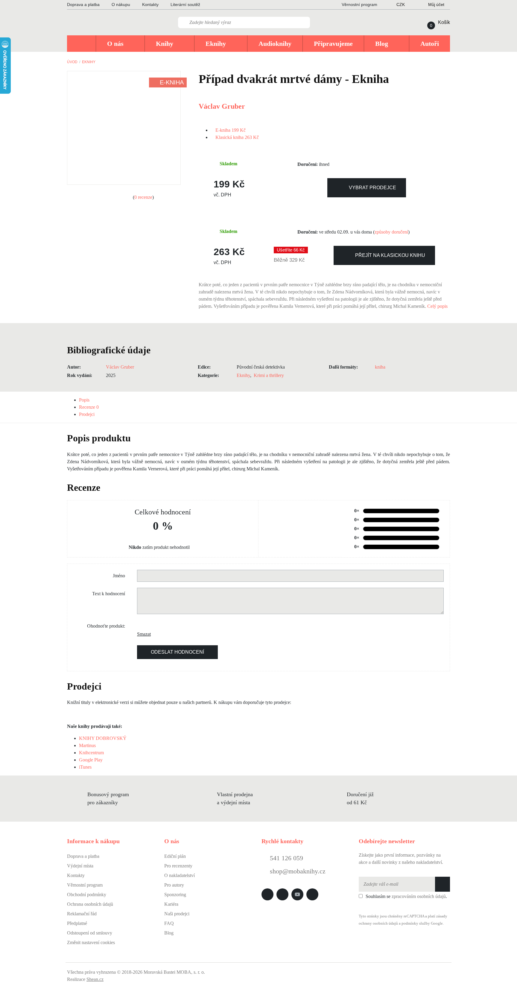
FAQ (169, 923)
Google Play (91, 759)
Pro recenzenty (178, 865)
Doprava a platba (83, 4)
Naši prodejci (176, 913)
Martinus (87, 745)
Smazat (141, 634)
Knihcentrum (91, 752)
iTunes (85, 767)
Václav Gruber (222, 106)
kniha (380, 366)
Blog (169, 932)
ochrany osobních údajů (378, 923)
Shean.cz (95, 979)
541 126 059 (285, 858)
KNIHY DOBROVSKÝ (103, 738)
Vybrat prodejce (372, 187)
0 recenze (143, 197)
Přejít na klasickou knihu (390, 255)
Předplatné (77, 923)
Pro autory (174, 884)
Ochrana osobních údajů (90, 904)
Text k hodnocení (108, 593)
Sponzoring (175, 894)
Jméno (119, 575)
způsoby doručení (391, 231)
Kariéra (171, 904)
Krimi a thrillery (269, 375)
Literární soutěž (185, 4)
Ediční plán (175, 856)
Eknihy (88, 62)
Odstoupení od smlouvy (89, 932)
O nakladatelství (179, 875)
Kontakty (150, 4)
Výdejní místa (80, 865)
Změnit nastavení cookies (91, 942)
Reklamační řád (82, 913)
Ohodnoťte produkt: (106, 625)
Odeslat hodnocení (177, 652)
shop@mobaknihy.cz (298, 871)
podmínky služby (416, 923)
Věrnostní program (85, 884)
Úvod (72, 62)
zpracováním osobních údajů (419, 896)
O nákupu (121, 4)
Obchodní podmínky (86, 894)
